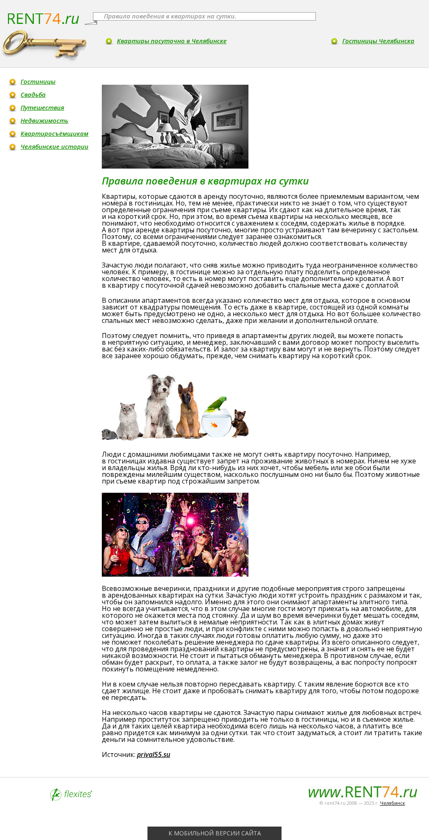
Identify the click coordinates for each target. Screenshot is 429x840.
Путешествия (42, 107)
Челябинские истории (54, 146)
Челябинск (392, 803)
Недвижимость (44, 120)
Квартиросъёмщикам (54, 133)
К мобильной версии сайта (214, 833)
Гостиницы (38, 81)
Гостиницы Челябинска (378, 40)
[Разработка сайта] (71, 799)
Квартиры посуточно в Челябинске (172, 40)
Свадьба (33, 94)
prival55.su (153, 754)
